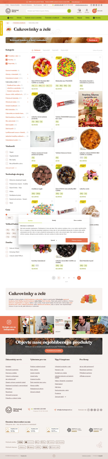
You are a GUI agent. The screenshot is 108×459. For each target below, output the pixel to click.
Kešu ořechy (34, 370)
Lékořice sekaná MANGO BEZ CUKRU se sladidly (89, 154)
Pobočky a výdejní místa (13, 398)
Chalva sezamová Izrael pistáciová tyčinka (39, 154)
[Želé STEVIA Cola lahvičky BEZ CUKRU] (66, 175)
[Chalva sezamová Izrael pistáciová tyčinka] (42, 139)
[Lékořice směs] (90, 175)
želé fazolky (46, 301)
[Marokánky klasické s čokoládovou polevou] (90, 67)
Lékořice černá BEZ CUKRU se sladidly (66, 261)
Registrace (9, 392)
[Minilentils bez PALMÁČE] (66, 67)
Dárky (87, 18)
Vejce (11, 203)
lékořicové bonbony (44, 304)
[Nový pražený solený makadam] (54, 40)
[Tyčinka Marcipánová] (66, 211)
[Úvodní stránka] (13, 10)
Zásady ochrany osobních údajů (16, 382)
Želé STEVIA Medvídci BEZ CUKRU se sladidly (40, 82)
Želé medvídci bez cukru (38, 382)
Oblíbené (37, 50)
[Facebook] (91, 5)
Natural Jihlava (14, 248)
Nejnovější (46, 50)
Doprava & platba (15, 5)
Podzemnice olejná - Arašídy (18, 184)
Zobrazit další (10, 168)
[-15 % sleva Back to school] (90, 109)
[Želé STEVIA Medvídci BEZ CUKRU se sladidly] (42, 67)
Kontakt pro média (61, 373)
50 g (13, 230)
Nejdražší (55, 50)
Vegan (11, 152)
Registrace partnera (86, 370)
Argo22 (100, 455)
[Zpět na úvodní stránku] (8, 23)
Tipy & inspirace (38, 5)
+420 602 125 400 (58, 5)
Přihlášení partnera (86, 373)
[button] (27, 74)
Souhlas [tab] (30, 220)
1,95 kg (14, 237)
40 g (8, 230)
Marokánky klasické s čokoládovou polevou (87, 82)
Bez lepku (12, 160)
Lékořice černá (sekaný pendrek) (39, 117)
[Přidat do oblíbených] (52, 57)
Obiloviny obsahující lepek (17, 180)
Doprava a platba (11, 373)
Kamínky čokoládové (38, 261)
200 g (8, 233)
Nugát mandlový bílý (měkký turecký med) (89, 225)
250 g (14, 233)
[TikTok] (99, 5)
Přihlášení (9, 389)
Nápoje (79, 18)
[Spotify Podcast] (101, 5)
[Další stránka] (79, 278)
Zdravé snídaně (35, 392)
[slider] (6, 214)
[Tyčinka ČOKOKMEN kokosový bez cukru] (66, 103)
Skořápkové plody (15, 195)
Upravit (53, 240)
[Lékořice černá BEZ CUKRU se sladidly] (66, 247)
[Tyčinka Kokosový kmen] (66, 139)
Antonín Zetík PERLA (16, 256)
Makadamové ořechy (36, 389)
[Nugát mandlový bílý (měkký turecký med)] (90, 211)
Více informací (76, 2)
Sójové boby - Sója (15, 188)
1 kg (8, 237)
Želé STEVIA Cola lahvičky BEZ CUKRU (66, 189)
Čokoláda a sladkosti (52, 18)
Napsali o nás (59, 370)
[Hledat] (69, 11)
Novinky (98, 18)
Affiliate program (85, 376)
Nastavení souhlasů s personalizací (17, 385)
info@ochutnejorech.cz (81, 5)
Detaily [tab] (54, 220)
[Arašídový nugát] (42, 175)
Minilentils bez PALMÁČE (64, 81)
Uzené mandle (35, 373)
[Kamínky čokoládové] (42, 247)
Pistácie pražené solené (37, 366)
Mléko (11, 191)
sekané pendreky (27, 304)
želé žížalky (19, 301)
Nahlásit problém (86, 455)
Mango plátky (34, 385)
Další (45, 5)
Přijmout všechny (77, 240)
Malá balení (58, 384)
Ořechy (19, 18)
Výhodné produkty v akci (63, 366)
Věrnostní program (12, 395)
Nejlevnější (64, 50)
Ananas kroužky (35, 379)
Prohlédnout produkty (54, 351)
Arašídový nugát (37, 189)
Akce (11, 18)
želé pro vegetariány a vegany (19, 303)
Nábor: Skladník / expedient (64, 381)
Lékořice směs (84, 189)
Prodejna (58, 393)
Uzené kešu (34, 376)
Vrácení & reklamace (26, 5)
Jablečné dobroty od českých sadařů (64, 377)
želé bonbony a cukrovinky (34, 299)
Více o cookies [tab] (78, 220)
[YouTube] (96, 5)
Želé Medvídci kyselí (86, 261)
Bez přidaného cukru (16, 163)
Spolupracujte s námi (62, 390)
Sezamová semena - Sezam (18, 199)
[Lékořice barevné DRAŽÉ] (42, 211)
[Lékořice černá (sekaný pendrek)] (42, 103)
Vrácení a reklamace (12, 376)
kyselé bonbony (29, 301)
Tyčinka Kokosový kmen (63, 153)
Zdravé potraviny (68, 18)
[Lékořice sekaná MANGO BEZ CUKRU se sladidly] (90, 139)
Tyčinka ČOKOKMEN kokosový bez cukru (65, 117)
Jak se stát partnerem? (87, 366)
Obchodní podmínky (12, 370)
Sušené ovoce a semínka (33, 18)
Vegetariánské (13, 156)
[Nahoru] (54, 455)
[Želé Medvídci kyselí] (90, 247)
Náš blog (58, 387)
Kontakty (8, 366)
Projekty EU (23, 455)
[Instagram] (94, 5)
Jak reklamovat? (11, 379)
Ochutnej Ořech (14, 252)
